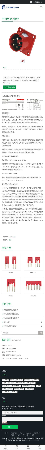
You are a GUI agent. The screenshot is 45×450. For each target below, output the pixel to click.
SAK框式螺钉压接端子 (11, 318)
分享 (5, 448)
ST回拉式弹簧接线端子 (11, 314)
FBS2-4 (10, 272)
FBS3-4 (33, 272)
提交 (9, 427)
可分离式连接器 (20, 382)
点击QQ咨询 (10, 87)
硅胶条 (12, 379)
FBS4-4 (10, 296)
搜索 (41, 333)
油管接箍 (36, 379)
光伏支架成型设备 (7, 389)
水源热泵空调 (26, 386)
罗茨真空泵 (11, 382)
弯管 (28, 382)
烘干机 (33, 382)
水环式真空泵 (6, 386)
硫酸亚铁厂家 (28, 379)
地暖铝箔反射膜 (18, 389)
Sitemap (22, 440)
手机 (16, 448)
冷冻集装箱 (5, 379)
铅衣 (33, 386)
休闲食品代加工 (16, 386)
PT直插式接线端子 (10, 326)
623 (10, 240)
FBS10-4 (33, 296)
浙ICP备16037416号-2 (32, 440)
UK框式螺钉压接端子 (11, 310)
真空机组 (14, 392)
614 (14, 237)
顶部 (39, 448)
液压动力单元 (6, 392)
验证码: (4, 415)
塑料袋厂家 (19, 379)
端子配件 (7, 322)
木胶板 (4, 382)
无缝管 (38, 386)
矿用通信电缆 (29, 389)
